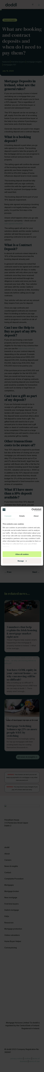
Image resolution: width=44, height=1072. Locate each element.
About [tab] (36, 516)
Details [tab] (22, 516)
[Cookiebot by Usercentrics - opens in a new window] (31, 509)
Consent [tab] (8, 516)
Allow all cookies (22, 554)
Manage (21, 561)
